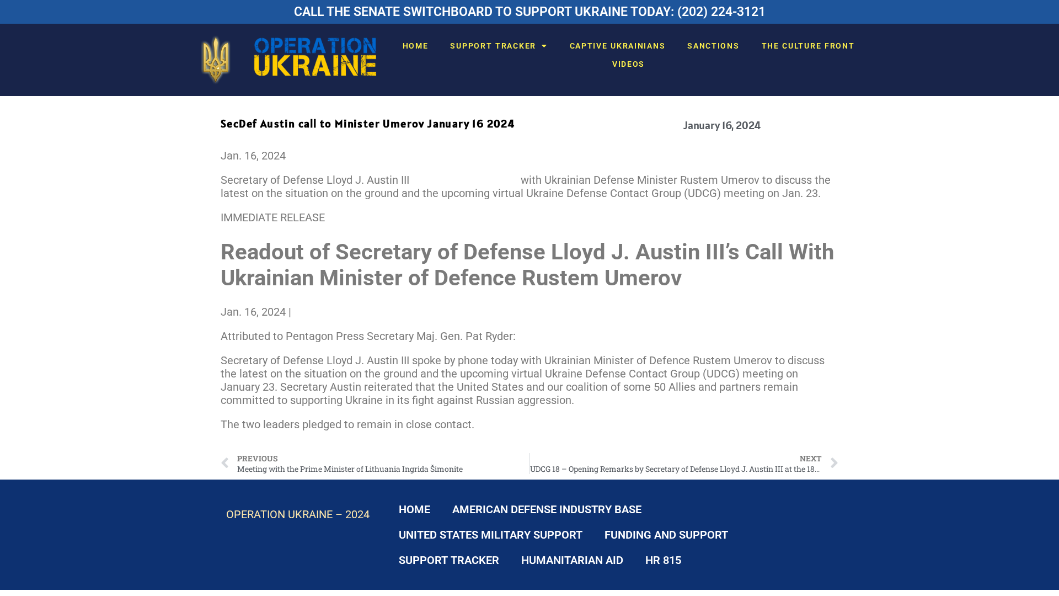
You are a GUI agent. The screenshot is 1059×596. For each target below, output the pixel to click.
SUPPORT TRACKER (493, 45)
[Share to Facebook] (295, 311)
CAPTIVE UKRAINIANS (618, 45)
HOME (416, 45)
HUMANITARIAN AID (572, 560)
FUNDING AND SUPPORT (666, 534)
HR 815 (663, 560)
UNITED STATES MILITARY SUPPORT (490, 534)
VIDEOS (628, 64)
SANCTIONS (713, 45)
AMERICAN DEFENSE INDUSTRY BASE (546, 509)
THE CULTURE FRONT (808, 45)
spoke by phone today (465, 180)
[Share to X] (298, 311)
